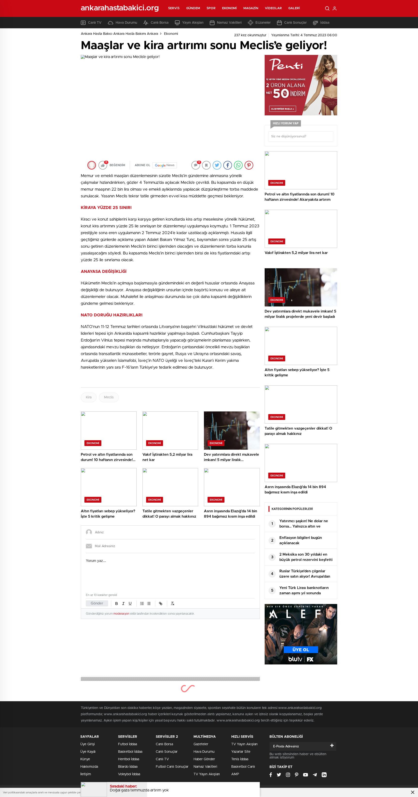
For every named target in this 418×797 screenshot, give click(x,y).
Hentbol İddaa (128, 759)
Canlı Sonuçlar (295, 22)
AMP (235, 774)
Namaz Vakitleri (229, 22)
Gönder (97, 603)
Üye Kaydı (88, 751)
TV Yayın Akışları (207, 774)
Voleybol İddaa (129, 774)
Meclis (109, 397)
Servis (174, 8)
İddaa (324, 22)
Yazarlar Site (240, 751)
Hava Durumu (126, 22)
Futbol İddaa (127, 744)
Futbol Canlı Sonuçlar (172, 766)
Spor (211, 8)
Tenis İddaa (239, 759)
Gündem (193, 8)
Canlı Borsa (160, 22)
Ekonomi (229, 8)
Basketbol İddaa (130, 751)
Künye (85, 759)
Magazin (250, 8)
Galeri (294, 8)
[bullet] (148, 603)
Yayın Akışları (192, 22)
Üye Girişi (87, 744)
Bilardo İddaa (127, 766)
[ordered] (142, 603)
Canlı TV (95, 22)
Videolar (273, 8)
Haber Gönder (204, 759)
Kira (88, 397)
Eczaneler (263, 22)
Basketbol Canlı (243, 766)
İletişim (85, 774)
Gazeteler (201, 744)
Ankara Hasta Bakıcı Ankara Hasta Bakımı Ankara (119, 34)
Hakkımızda (89, 766)
